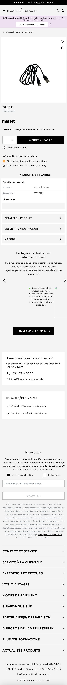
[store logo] (24, 10)
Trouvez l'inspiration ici (31, 330)
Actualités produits (21, 650)
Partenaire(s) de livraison (26, 617)
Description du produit (21, 228)
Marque (10, 239)
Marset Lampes (41, 186)
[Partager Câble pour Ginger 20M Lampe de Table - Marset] (62, 47)
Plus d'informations (21, 639)
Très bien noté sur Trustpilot (39, 2)
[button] (62, 41)
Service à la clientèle (22, 562)
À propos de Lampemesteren (28, 628)
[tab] (33, 551)
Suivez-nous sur (17, 606)
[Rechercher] (57, 10)
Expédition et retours (22, 573)
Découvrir (38, 20)
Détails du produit (18, 218)
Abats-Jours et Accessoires (20, 32)
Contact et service (19, 551)
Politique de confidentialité (50, 534)
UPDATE (32, 24)
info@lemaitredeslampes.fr (27, 379)
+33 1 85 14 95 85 (22, 373)
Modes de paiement (19, 595)
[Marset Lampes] (19, 121)
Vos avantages (15, 584)
